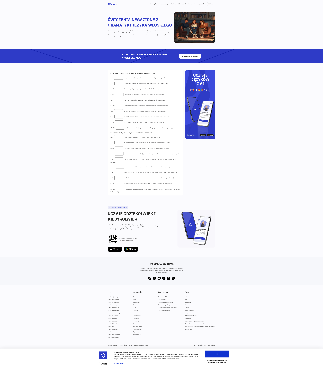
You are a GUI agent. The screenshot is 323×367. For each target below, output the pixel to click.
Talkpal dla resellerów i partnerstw (167, 307)
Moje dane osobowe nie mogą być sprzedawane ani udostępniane (217, 361)
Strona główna (153, 4)
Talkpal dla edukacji (163, 297)
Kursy (134, 299)
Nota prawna (188, 329)
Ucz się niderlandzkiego (114, 313)
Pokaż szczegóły (119, 363)
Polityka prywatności (190, 313)
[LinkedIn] (168, 278)
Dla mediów (188, 302)
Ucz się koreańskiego (113, 332)
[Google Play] (131, 249)
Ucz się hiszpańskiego (113, 299)
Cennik (187, 305)
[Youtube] (159, 278)
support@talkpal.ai (161, 272)
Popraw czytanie (137, 332)
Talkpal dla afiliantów (164, 310)
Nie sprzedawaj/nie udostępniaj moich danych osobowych (200, 326)
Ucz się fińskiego (112, 318)
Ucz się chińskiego (112, 324)
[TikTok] (154, 278)
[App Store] (115, 249)
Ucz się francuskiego (113, 302)
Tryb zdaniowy (136, 315)
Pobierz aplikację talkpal (119, 207)
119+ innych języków (113, 337)
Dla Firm (173, 4)
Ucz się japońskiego (113, 329)
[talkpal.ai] (112, 4)
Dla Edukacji (182, 4)
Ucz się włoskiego (112, 305)
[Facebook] (164, 278)
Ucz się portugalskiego (114, 334)
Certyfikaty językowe (138, 324)
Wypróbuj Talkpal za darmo (190, 56)
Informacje (188, 297)
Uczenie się (164, 4)
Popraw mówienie (137, 329)
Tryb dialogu (136, 321)
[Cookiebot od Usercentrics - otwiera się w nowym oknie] (103, 363)
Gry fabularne (136, 302)
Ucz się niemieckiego (113, 307)
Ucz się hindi (111, 326)
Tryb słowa (136, 318)
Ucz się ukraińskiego (113, 310)
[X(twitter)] (173, 278)
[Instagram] (149, 278)
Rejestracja (191, 4)
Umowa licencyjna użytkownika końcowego (196, 324)
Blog (186, 299)
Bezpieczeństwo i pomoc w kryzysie (194, 321)
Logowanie (201, 4)
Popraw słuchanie (137, 326)
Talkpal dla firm (162, 299)
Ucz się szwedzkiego (113, 315)
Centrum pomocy (189, 310)
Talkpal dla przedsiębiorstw (165, 302)
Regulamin (188, 318)
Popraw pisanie (137, 334)
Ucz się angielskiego (113, 297)
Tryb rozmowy (136, 313)
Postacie (135, 305)
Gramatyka (136, 297)
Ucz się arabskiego (113, 321)
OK (217, 354)
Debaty (135, 307)
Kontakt (187, 307)
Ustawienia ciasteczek (191, 315)
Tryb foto (135, 310)
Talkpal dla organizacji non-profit (167, 305)
